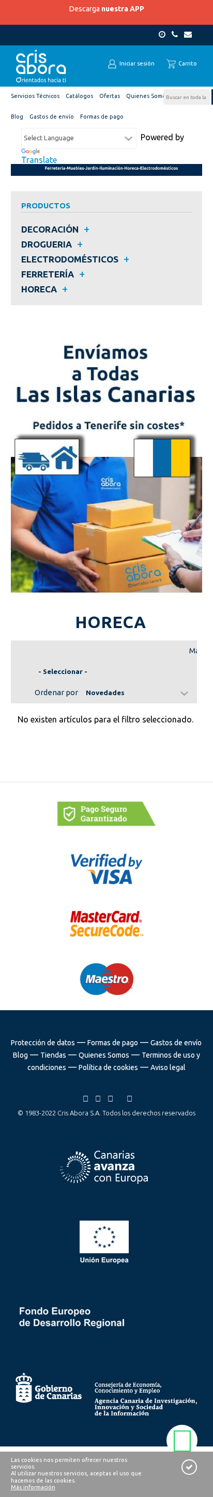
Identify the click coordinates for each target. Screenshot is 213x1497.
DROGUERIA (46, 244)
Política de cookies (108, 1067)
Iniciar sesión (136, 63)
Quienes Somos (104, 1055)
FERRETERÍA (47, 274)
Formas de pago (112, 1043)
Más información (33, 1487)
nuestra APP (122, 9)
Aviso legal (168, 1067)
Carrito (187, 63)
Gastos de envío (176, 1043)
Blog (20, 1055)
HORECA (39, 289)
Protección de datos (43, 1043)
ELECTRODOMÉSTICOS (69, 259)
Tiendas (53, 1055)
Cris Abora (41, 66)
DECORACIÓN (50, 229)
